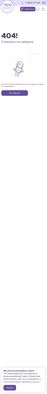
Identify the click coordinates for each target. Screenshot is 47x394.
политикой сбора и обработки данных (21, 382)
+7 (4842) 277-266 (32, 3)
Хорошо (9, 388)
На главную (14, 93)
